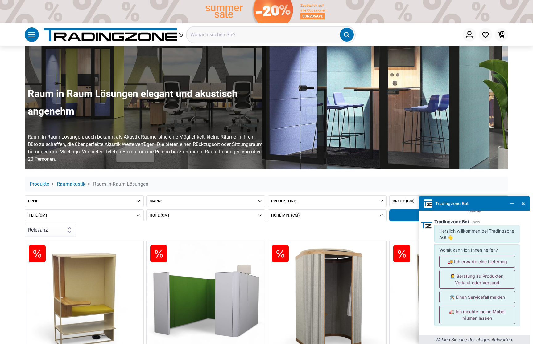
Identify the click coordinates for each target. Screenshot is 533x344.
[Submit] (347, 35)
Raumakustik (71, 184)
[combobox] (271, 34)
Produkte (39, 184)
